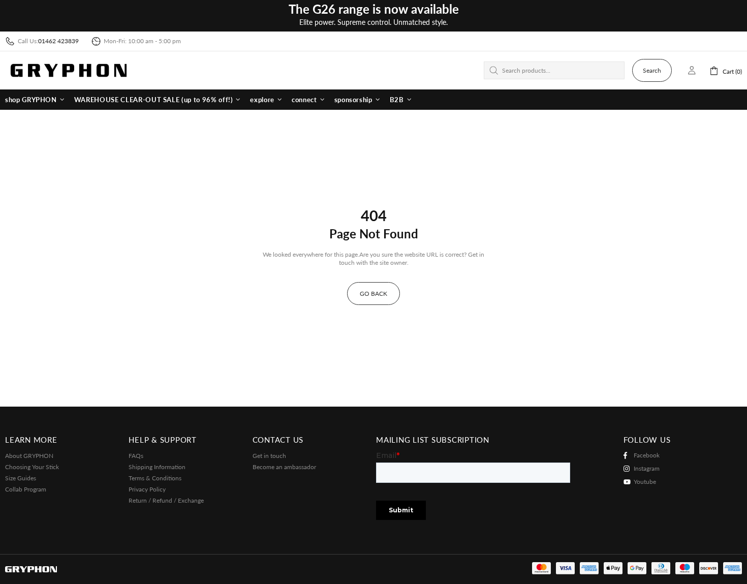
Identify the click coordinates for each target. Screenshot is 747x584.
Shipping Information (157, 467)
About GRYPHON (29, 455)
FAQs (136, 455)
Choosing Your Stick (32, 467)
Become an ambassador (284, 467)
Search (652, 70)
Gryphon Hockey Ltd (68, 70)
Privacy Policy (147, 489)
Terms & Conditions (155, 478)
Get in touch (269, 455)
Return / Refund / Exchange (166, 500)
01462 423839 (58, 41)
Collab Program (25, 489)
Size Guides (20, 478)
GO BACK (373, 293)
